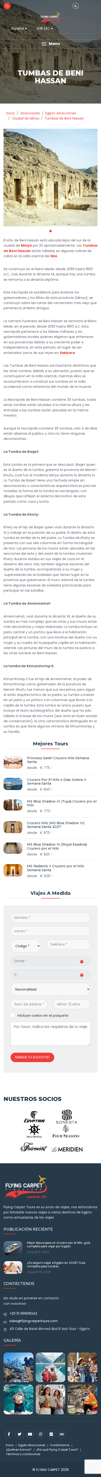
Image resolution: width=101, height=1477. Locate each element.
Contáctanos (60, 1445)
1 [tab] (50, 231)
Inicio (10, 1445)
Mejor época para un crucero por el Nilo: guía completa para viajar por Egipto (58, 1244)
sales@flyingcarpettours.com (33, 1321)
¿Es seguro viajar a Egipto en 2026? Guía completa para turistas (56, 1264)
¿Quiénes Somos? (18, 1450)
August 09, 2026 (39, 1272)
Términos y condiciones (23, 1454)
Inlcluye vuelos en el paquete (43, 1015)
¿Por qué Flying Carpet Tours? (57, 1450)
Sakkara (67, 352)
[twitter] (19, 1434)
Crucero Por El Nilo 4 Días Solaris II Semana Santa (56, 782)
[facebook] (9, 1434)
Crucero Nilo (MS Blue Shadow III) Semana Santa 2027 (55, 825)
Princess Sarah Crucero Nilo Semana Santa (58, 760)
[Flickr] (51, 1434)
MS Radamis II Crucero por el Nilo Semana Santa (55, 868)
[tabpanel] (50, 177)
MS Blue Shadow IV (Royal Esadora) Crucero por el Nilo (57, 847)
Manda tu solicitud (32, 1057)
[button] (50, 44)
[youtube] (30, 1434)
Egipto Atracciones (31, 1445)
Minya (26, 245)
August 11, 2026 (38, 1252)
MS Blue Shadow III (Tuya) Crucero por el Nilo (62, 803)
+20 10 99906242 (23, 1313)
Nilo (53, 256)
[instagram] (40, 1434)
